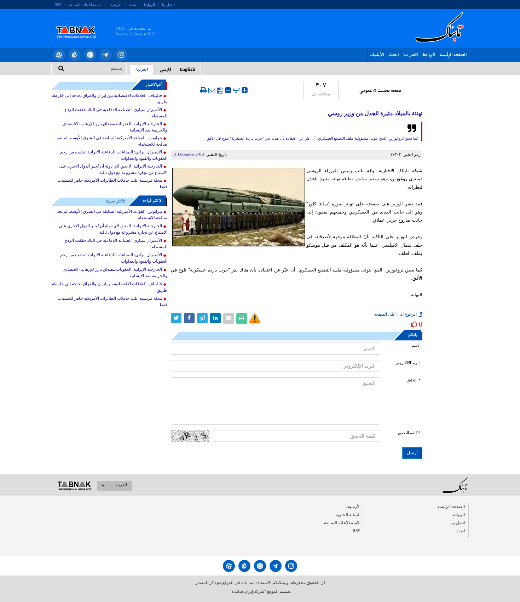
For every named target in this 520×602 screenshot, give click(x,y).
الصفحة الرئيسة (453, 55)
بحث (132, 4)
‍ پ (237, 89)
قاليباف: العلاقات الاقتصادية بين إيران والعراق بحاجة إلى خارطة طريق (109, 98)
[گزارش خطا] (254, 318)
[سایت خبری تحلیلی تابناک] (80, 24)
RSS (57, 4)
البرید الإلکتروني (408, 363)
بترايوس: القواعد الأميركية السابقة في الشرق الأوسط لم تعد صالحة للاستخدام (112, 141)
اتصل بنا (168, 4)
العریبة (121, 484)
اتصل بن (458, 522)
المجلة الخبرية (348, 514)
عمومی (365, 91)
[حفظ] (220, 90)
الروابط (149, 4)
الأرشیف (115, 4)
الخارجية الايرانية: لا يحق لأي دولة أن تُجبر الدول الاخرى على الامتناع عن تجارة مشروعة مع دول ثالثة (113, 169)
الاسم (416, 345)
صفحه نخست (389, 91)
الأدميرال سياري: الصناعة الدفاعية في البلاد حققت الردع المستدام (116, 112)
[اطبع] (203, 90)
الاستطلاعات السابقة (85, 4)
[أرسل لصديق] (211, 90)
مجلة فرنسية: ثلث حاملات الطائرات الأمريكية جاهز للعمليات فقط (112, 183)
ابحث (393, 55)
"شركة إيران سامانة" (248, 591)
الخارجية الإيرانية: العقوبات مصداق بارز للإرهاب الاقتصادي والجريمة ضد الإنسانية (115, 127)
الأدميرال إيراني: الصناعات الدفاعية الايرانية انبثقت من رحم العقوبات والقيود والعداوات (113, 155)
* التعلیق (414, 380)
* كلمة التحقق (409, 433)
